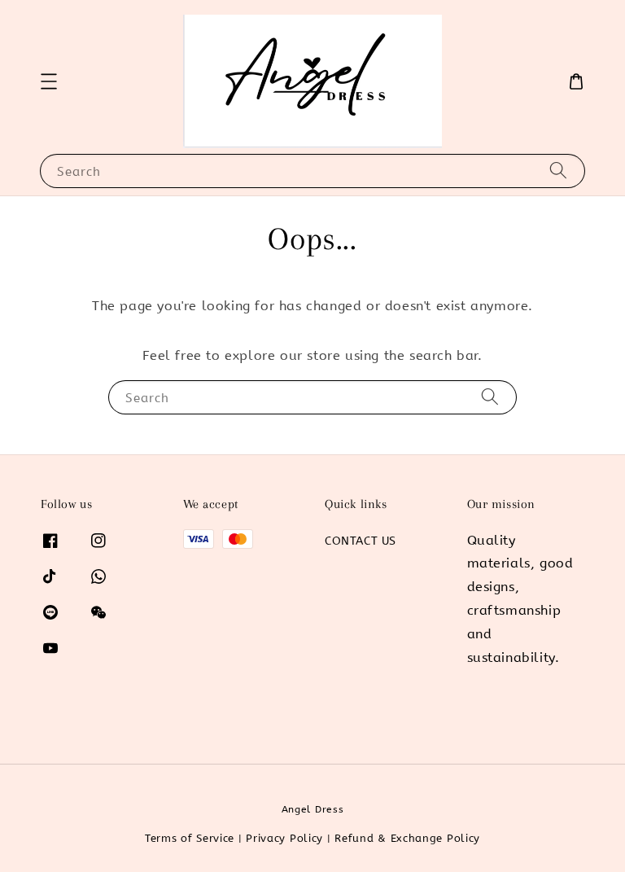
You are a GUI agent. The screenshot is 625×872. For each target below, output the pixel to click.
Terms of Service (189, 838)
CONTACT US (360, 541)
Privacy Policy (284, 838)
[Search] (558, 170)
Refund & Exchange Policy (407, 838)
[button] (49, 81)
